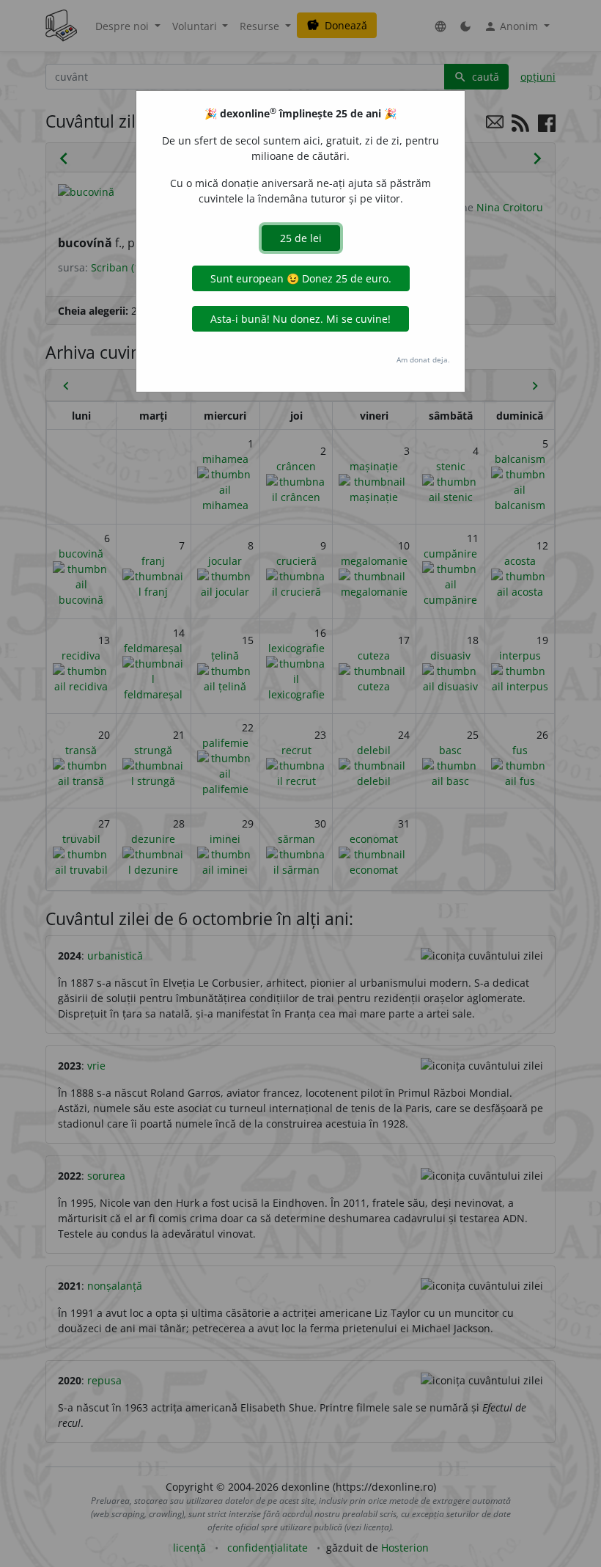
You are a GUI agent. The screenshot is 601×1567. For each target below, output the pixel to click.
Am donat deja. (423, 359)
